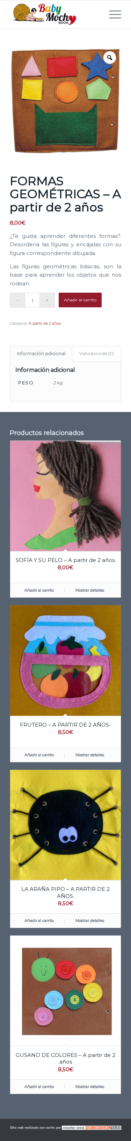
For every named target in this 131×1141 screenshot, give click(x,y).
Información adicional (41, 353)
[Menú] (111, 14)
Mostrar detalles (89, 590)
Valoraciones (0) (96, 353)
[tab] (41, 354)
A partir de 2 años (45, 323)
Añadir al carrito (80, 299)
